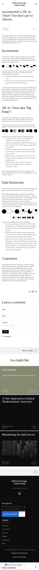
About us (5, 533)
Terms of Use (22, 557)
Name (3, 309)
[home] (19, 4)
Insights (4, 536)
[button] (3, 4)
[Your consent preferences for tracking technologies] (36, 567)
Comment (4, 322)
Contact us (5, 540)
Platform (5, 526)
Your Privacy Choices (14, 565)
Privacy (15, 557)
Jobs (3, 543)
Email (3, 316)
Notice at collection (9, 568)
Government (6, 529)
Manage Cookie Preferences (20, 553)
